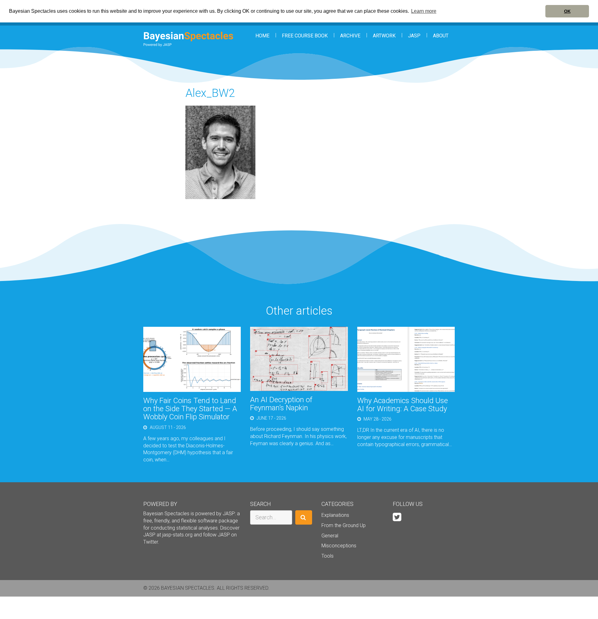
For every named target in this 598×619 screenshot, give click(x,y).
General (329, 536)
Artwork (384, 36)
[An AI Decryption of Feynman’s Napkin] (299, 358)
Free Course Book (305, 36)
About (440, 36)
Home (262, 36)
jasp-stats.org (177, 535)
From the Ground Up (343, 525)
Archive (350, 36)
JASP (414, 36)
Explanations (335, 515)
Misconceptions (338, 546)
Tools (327, 556)
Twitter (150, 542)
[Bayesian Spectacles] (188, 39)
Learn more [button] (423, 11)
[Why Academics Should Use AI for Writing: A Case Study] (406, 359)
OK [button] (567, 11)
